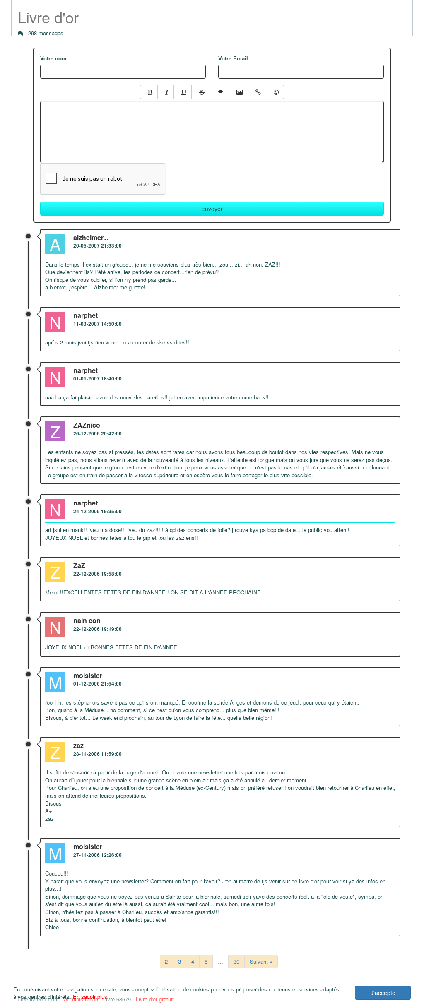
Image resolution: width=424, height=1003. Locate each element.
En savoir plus (90, 997)
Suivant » (261, 961)
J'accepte (383, 993)
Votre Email (233, 58)
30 (236, 961)
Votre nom (53, 58)
